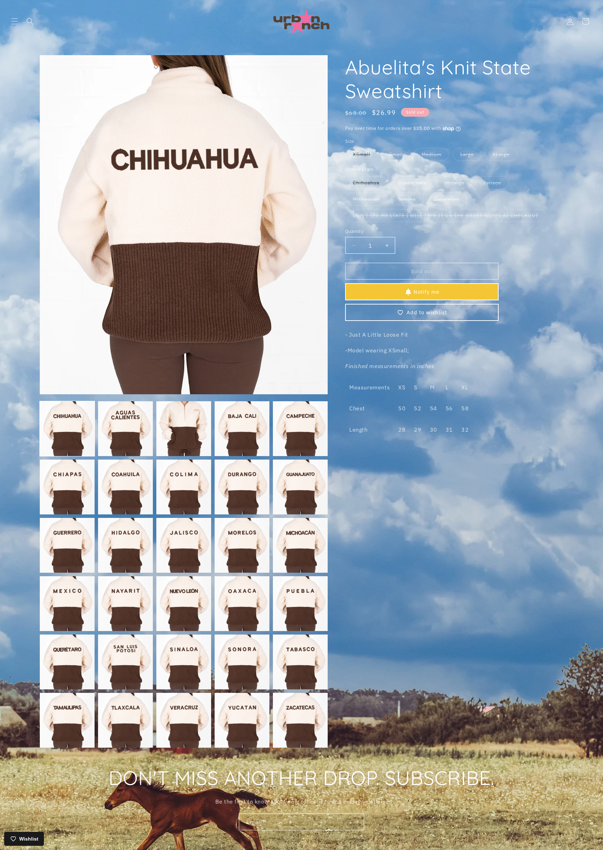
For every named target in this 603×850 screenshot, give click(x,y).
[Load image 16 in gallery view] (67, 603)
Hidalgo (458, 184)
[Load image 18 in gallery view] (183, 603)
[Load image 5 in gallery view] (300, 428)
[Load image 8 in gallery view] (183, 487)
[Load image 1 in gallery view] (67, 428)
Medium (435, 156)
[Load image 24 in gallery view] (242, 662)
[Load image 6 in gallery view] (67, 487)
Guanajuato (416, 184)
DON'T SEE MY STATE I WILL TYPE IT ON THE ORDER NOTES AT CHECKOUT (449, 217)
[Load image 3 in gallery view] (183, 428)
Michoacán (370, 201)
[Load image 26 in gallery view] (67, 720)
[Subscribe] (356, 821)
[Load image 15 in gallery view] (300, 545)
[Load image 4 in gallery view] (242, 428)
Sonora (410, 201)
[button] (14, 21)
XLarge (504, 156)
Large (471, 156)
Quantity (354, 231)
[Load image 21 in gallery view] (67, 662)
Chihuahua (370, 184)
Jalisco (496, 184)
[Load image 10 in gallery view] (300, 487)
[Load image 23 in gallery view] (183, 662)
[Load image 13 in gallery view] (183, 545)
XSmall (365, 156)
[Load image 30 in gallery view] (300, 720)
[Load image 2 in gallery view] (125, 428)
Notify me (426, 291)
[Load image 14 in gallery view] (242, 545)
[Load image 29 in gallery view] (242, 720)
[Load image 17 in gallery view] (125, 603)
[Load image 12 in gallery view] (125, 545)
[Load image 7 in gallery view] (125, 487)
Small (400, 156)
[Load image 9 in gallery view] (242, 487)
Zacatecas (450, 201)
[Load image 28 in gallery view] (183, 720)
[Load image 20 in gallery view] (300, 603)
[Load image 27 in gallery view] (125, 720)
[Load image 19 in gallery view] (242, 603)
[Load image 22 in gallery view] (125, 662)
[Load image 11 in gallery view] (67, 545)
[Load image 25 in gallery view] (300, 662)
